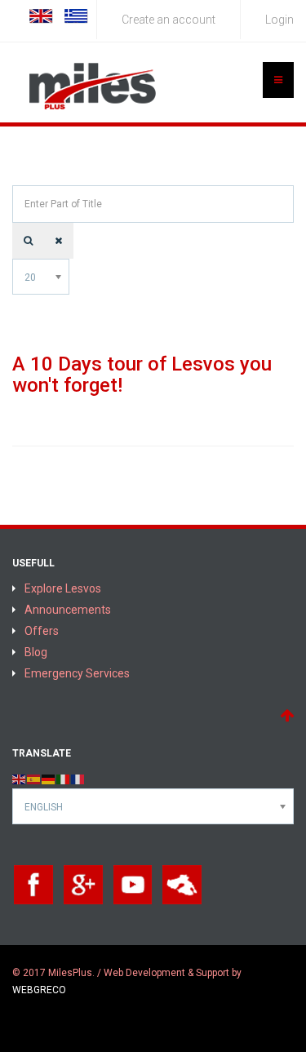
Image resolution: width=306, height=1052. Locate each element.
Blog (35, 652)
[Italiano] (63, 778)
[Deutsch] (49, 778)
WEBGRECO (39, 990)
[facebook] (33, 883)
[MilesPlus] (93, 86)
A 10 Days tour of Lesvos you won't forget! (142, 375)
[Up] (287, 716)
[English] (19, 778)
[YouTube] (133, 883)
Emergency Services (77, 673)
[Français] (78, 778)
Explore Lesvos (62, 588)
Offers (41, 630)
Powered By (36, 1020)
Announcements (67, 609)
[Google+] (83, 883)
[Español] (34, 778)
